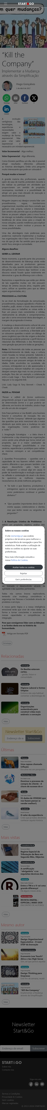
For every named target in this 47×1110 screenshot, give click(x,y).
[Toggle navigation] (5, 3)
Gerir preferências (23, 579)
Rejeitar (23, 573)
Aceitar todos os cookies (23, 567)
